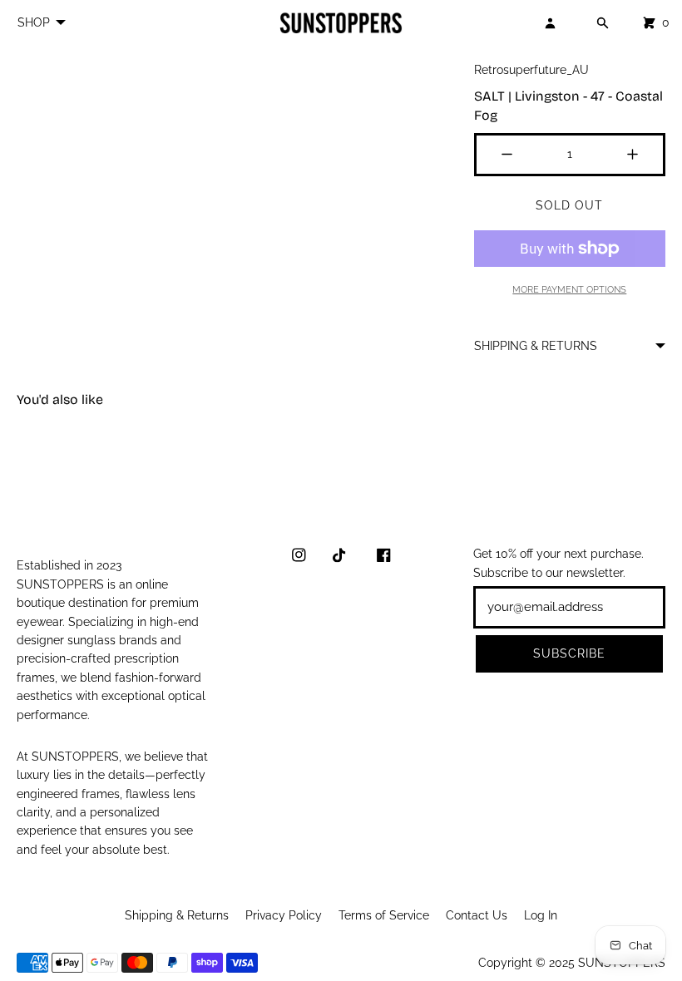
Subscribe (569, 653)
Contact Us (476, 915)
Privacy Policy (283, 915)
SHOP (33, 22)
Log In (540, 915)
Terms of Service (384, 915)
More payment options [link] (569, 289)
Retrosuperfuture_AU (531, 69)
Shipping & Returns (177, 915)
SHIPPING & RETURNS (535, 345)
